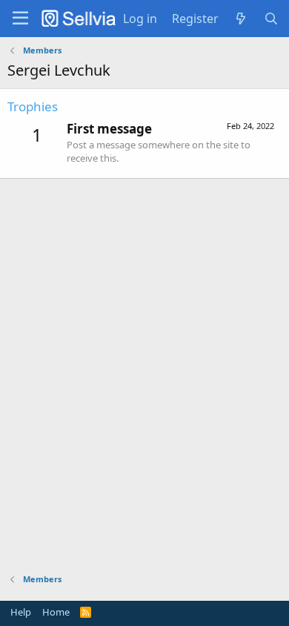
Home (56, 612)
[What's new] (241, 18)
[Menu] (20, 18)
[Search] (271, 18)
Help (20, 612)
